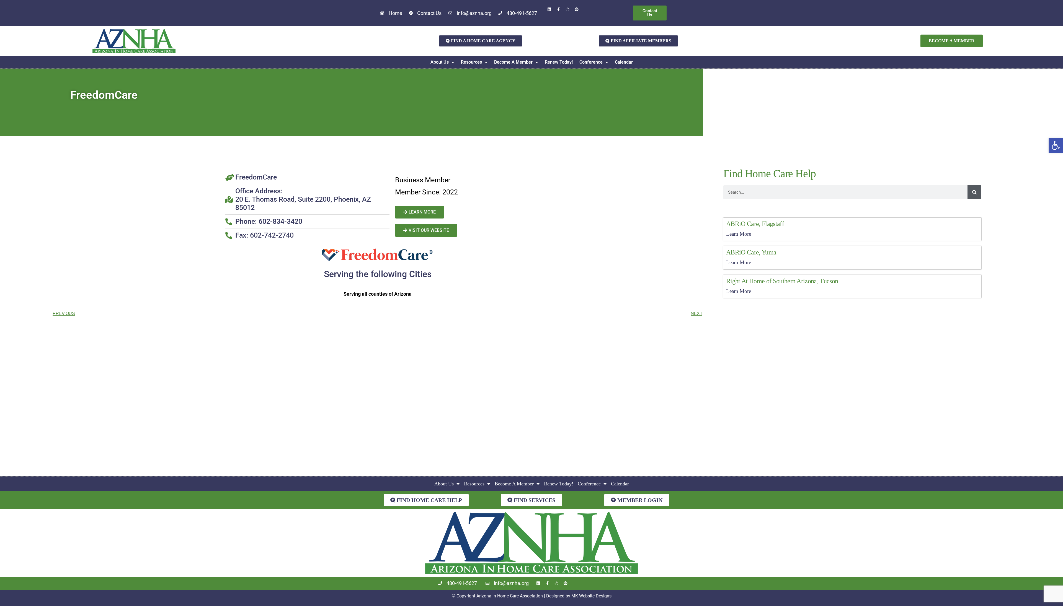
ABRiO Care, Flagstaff (755, 223)
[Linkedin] (549, 9)
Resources (471, 62)
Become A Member (513, 62)
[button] (1056, 145)
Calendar (624, 62)
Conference (591, 62)
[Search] (974, 192)
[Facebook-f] (558, 9)
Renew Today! (559, 62)
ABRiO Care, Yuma (751, 252)
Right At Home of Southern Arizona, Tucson (782, 281)
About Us (439, 62)
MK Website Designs (591, 596)
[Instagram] (567, 9)
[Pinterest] (576, 9)
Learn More (738, 234)
